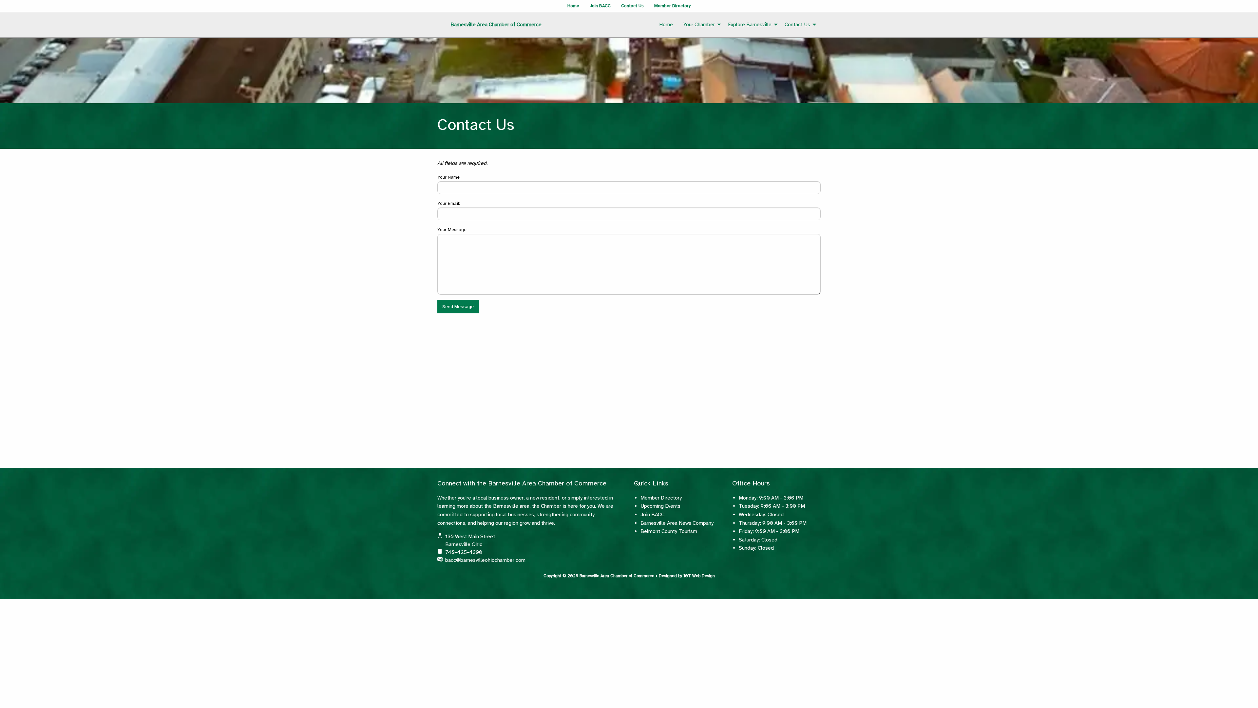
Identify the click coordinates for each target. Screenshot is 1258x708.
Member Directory (672, 6)
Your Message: (452, 229)
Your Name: (449, 177)
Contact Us (632, 6)
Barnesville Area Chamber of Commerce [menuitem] (496, 24)
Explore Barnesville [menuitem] (750, 24)
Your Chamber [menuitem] (699, 24)
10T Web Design (699, 576)
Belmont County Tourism (668, 531)
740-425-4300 (463, 552)
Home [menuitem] (666, 24)
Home (573, 6)
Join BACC (600, 6)
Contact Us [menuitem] (797, 24)
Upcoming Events (660, 506)
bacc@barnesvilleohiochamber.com (485, 560)
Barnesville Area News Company (677, 523)
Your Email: (448, 203)
